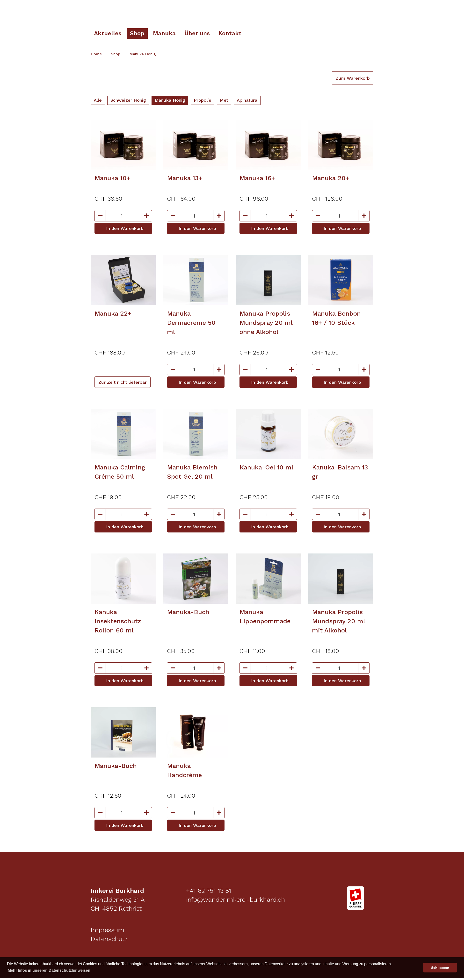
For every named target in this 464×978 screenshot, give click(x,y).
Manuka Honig (143, 54)
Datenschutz (109, 939)
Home (97, 54)
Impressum (107, 930)
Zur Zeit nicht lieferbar (122, 382)
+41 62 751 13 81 (208, 890)
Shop (116, 54)
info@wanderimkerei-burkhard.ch (234, 899)
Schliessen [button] (440, 968)
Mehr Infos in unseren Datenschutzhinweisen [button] (49, 970)
